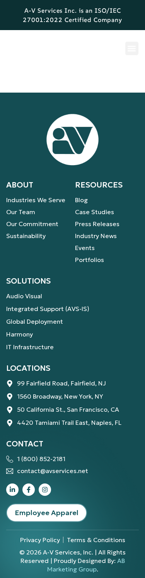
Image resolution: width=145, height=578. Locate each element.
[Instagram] (45, 489)
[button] (132, 48)
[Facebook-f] (28, 489)
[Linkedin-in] (12, 489)
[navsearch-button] (109, 48)
